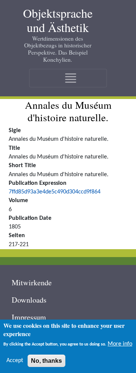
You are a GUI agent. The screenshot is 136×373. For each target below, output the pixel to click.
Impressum (29, 317)
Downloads (29, 300)
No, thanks (46, 361)
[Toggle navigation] (68, 78)
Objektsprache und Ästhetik (58, 20)
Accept (14, 361)
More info (120, 344)
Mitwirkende (32, 282)
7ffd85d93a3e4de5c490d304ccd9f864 (54, 192)
